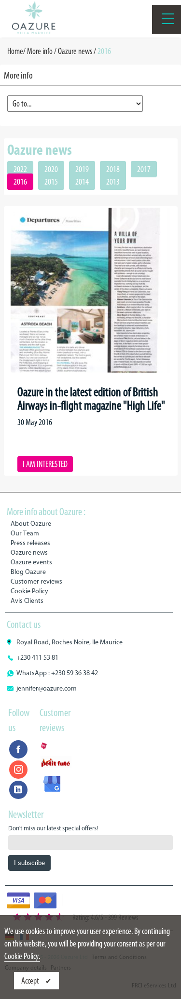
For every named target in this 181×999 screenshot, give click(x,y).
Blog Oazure (28, 572)
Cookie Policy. (22, 956)
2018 (113, 169)
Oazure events (31, 562)
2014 (82, 181)
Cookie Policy (29, 591)
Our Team (25, 533)
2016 (20, 181)
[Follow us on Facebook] (18, 749)
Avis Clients (27, 601)
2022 (20, 169)
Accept (31, 980)
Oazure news (75, 51)
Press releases (30, 543)
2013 (113, 181)
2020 (51, 169)
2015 (51, 181)
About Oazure (31, 523)
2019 (82, 169)
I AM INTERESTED (45, 464)
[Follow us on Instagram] (18, 769)
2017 (144, 169)
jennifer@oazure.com (46, 688)
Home (15, 51)
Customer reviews (36, 581)
